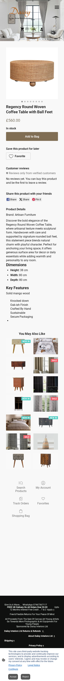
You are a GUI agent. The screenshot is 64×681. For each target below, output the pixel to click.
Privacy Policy (15, 665)
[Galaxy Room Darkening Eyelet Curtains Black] (45, 384)
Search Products (20, 489)
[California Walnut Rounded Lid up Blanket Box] (18, 365)
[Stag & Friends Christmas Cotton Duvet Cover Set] (45, 346)
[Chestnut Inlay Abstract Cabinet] (45, 461)
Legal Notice (34, 665)
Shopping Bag (21, 515)
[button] (18, 156)
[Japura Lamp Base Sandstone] (45, 441)
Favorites (43, 503)
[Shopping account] (41, 29)
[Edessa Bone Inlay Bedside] (18, 461)
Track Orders (21, 503)
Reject (25, 677)
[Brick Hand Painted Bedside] (18, 384)
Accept (13, 677)
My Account (43, 487)
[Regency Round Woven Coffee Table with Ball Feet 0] (32, 73)
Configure (13, 669)
